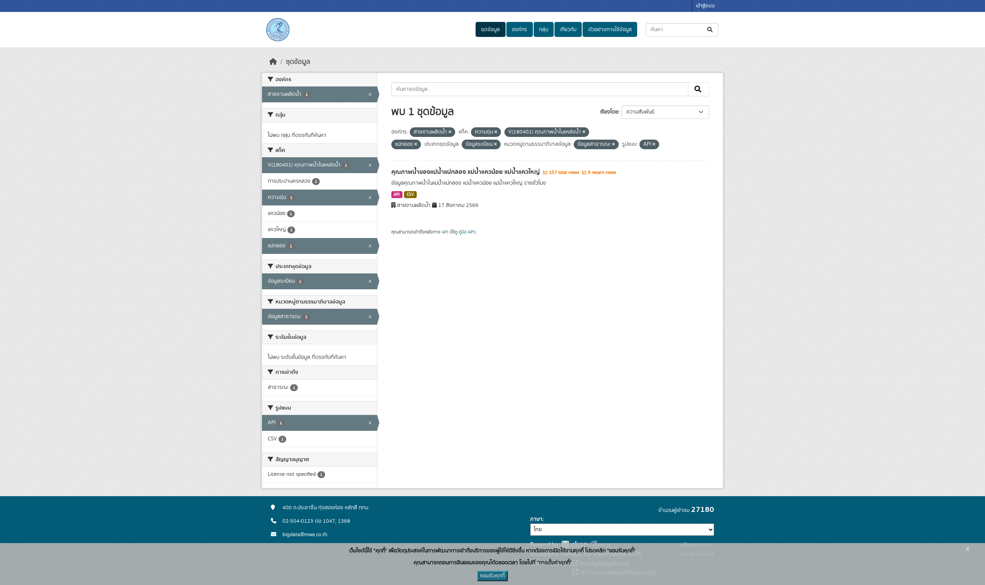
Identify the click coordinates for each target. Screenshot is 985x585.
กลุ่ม (543, 29)
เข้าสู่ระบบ (705, 6)
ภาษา (536, 519)
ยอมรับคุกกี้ (492, 576)
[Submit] (710, 30)
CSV (410, 195)
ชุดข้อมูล (490, 29)
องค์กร (519, 29)
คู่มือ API (466, 231)
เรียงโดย (609, 112)
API (397, 195)
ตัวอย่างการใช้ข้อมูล (610, 29)
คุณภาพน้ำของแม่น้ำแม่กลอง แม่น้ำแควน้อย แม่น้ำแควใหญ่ (466, 172)
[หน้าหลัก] (273, 62)
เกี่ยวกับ (568, 29)
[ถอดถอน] (450, 132)
